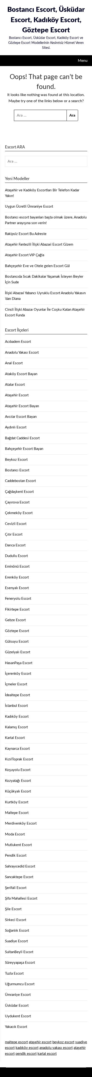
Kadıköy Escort (17, 716)
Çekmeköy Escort (19, 513)
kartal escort (47, 1054)
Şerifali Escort (15, 888)
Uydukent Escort (18, 1016)
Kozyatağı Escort (18, 781)
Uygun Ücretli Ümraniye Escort (29, 206)
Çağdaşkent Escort (19, 492)
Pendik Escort (15, 855)
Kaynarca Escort (17, 748)
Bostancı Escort (17, 470)
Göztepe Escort (17, 631)
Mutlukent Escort (18, 845)
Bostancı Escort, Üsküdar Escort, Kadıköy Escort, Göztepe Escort (46, 20)
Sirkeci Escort (15, 920)
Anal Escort (14, 363)
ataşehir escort (40, 1042)
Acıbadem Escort (18, 342)
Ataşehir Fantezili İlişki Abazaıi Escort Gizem (39, 244)
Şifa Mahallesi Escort (21, 898)
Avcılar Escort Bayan (21, 417)
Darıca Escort (15, 545)
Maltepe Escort (17, 813)
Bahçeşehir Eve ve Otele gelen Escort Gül (37, 266)
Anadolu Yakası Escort (22, 352)
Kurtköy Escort (16, 802)
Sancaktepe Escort (19, 877)
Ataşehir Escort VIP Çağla (24, 255)
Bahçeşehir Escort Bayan (24, 449)
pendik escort (26, 1054)
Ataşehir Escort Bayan (22, 406)
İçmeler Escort (16, 684)
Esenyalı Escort (17, 588)
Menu (83, 61)
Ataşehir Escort (17, 395)
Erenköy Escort (17, 577)
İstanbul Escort (16, 706)
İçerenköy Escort (18, 673)
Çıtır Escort (13, 534)
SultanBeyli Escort (19, 952)
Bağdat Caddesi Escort (22, 438)
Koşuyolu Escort (17, 770)
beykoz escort (63, 1042)
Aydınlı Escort (15, 427)
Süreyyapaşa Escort (20, 962)
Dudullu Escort (16, 556)
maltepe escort (16, 1042)
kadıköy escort (27, 1048)
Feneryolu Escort (18, 598)
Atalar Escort (15, 384)
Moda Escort (15, 834)
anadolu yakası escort (56, 1048)
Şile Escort (13, 909)
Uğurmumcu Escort (19, 984)
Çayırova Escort (17, 502)
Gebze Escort (15, 620)
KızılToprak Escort (19, 759)
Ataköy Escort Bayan (21, 374)
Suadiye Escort (16, 941)
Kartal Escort (15, 738)
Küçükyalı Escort (18, 791)
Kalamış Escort (16, 727)
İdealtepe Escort (17, 695)
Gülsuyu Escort (17, 641)
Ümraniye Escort (18, 995)
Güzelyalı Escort (17, 652)
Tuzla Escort (14, 973)
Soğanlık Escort (17, 930)
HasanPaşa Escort (18, 663)
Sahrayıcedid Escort (20, 866)
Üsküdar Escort (17, 1005)
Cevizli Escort (15, 524)
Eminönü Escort (17, 566)
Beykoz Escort (16, 459)
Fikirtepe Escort (17, 609)
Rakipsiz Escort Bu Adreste (25, 234)
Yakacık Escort (16, 1027)
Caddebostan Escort (20, 481)
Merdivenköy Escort (21, 823)
